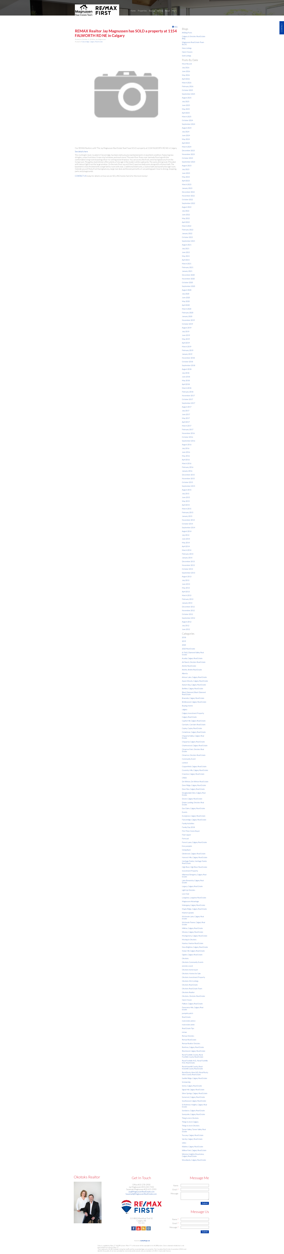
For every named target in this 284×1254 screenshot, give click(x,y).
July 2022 (185, 211)
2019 (184, 641)
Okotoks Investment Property (193, 977)
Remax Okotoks (188, 1036)
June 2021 (186, 252)
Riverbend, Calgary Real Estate (193, 1051)
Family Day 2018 (188, 827)
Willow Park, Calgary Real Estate (194, 1150)
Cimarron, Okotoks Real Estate (193, 755)
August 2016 (186, 444)
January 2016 (187, 471)
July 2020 (185, 294)
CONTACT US (80, 176)
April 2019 (186, 343)
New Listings (187, 48)
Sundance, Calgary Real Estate (193, 1110)
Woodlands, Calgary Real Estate (194, 1160)
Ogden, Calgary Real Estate (192, 955)
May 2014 (186, 542)
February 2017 (187, 429)
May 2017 (186, 418)
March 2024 (186, 147)
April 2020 (186, 305)
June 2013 (186, 584)
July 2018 (185, 373)
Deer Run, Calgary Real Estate (193, 789)
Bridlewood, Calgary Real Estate (194, 702)
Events (184, 812)
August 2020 (186, 290)
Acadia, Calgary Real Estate (192, 658)
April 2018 (186, 384)
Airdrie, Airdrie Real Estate (192, 670)
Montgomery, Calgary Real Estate (194, 936)
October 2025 (187, 90)
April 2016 (186, 460)
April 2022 (186, 222)
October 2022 (187, 199)
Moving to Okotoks (189, 939)
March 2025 (186, 116)
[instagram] (148, 1228)
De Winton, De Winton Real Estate (195, 781)
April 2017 (186, 422)
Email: (175, 1189)
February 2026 (187, 86)
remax (184, 1032)
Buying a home (187, 706)
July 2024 (185, 132)
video (184, 1143)
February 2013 (187, 599)
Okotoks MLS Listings (190, 981)
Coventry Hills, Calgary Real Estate (195, 770)
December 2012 (188, 607)
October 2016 (187, 437)
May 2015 (186, 501)
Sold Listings (186, 56)
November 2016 (188, 433)
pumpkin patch (187, 1013)
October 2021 (187, 237)
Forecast (185, 838)
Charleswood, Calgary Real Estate (194, 745)
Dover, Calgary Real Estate (192, 799)
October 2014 (187, 524)
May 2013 (186, 588)
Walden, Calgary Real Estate (192, 1146)
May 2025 (186, 109)
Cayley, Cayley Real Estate (192, 728)
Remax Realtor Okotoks (191, 1043)
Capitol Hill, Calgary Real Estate (194, 721)
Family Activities (188, 823)
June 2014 (186, 539)
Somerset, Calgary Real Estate (193, 1097)
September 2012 (188, 618)
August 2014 (186, 531)
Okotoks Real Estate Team (192, 988)
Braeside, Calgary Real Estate (193, 698)
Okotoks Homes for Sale (191, 973)
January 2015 (187, 516)
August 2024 (186, 128)
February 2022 (187, 230)
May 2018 (186, 380)
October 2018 (187, 361)
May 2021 (186, 256)
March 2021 (186, 263)
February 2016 (187, 467)
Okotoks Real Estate (190, 985)
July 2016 (185, 448)
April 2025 (186, 113)
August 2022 (186, 207)
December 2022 (188, 192)
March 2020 (186, 309)
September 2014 (188, 527)
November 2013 (188, 565)
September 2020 (188, 286)
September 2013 (188, 573)
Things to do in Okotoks (190, 1125)
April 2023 (186, 181)
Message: (174, 1193)
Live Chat (185, 894)
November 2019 (188, 320)
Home (133, 11)
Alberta (185, 673)
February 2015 (187, 512)
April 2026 (186, 79)
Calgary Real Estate (189, 717)
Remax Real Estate (189, 1040)
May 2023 (186, 177)
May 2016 (186, 456)
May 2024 (186, 139)
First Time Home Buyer (191, 831)
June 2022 (186, 214)
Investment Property (190, 871)
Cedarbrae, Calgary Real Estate (194, 732)
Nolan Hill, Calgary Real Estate (193, 951)
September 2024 (188, 124)
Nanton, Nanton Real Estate (192, 943)
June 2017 (186, 414)
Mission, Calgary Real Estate (192, 932)
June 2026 (186, 71)
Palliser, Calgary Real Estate (192, 1004)
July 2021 (185, 248)
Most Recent (187, 64)
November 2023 (188, 154)
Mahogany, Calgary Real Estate (193, 905)
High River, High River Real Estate (194, 867)
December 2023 (188, 150)
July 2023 (185, 169)
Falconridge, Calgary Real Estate (92, 42)
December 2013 (188, 561)
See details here (81, 151)
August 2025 (186, 98)
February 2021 (187, 267)
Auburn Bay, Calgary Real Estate (194, 685)
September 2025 (188, 94)
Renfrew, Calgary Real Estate (193, 1047)
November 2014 (188, 520)
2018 (184, 637)
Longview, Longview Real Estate (194, 898)
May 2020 (186, 301)
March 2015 (186, 509)
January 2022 (187, 233)
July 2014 (185, 535)
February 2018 (187, 392)
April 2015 (186, 505)
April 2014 (186, 546)
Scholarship (186, 1082)
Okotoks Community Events (192, 962)
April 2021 (186, 260)
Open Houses (187, 52)
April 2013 (186, 591)
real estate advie (188, 1024)
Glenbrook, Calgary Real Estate (193, 853)
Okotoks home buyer (190, 970)
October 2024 (187, 120)
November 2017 (188, 395)
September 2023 (188, 162)
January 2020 (187, 316)
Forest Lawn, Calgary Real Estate (194, 842)
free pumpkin (187, 846)
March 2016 (186, 463)
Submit (205, 1203)
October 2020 (187, 282)
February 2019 (187, 350)
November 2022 (188, 196)
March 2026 (186, 83)
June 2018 (186, 377)
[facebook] (133, 1228)
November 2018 (188, 358)
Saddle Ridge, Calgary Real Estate (194, 1078)
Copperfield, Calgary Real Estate (194, 766)
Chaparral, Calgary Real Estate (193, 742)
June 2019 (186, 335)
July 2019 (185, 331)
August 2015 (186, 490)
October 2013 (187, 569)
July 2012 (185, 625)
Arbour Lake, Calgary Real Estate (194, 677)
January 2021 (187, 271)
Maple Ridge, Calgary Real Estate (194, 909)
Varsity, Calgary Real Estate (192, 1139)
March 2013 (186, 595)
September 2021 (188, 241)
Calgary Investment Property (193, 713)
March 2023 (186, 184)
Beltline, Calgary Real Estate (192, 688)
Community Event (189, 759)
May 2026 (186, 75)
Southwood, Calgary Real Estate (194, 1101)
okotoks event (187, 966)
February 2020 (187, 312)
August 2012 (186, 622)
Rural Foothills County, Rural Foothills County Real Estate (192, 1056)
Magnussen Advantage (190, 901)
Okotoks (185, 958)
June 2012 (186, 629)
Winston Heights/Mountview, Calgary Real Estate (193, 1155)
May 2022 (186, 218)
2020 (184, 645)
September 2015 (188, 486)
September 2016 (188, 441)
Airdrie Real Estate (189, 666)
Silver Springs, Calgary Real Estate (194, 1093)
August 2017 (186, 407)
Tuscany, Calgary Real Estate (192, 1135)
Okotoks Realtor (188, 992)
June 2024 (186, 135)
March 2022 (186, 226)
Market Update (188, 913)
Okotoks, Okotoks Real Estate (193, 996)
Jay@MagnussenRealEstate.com (141, 1191)
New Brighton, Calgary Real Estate (195, 947)
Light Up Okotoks (188, 890)
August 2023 (186, 165)
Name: (175, 1185)
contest (185, 763)
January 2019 (187, 354)
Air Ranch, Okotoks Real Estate (193, 662)
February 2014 (187, 554)
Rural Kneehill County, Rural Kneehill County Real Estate (192, 1067)
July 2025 (185, 101)
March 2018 (186, 388)
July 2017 (185, 410)
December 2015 (188, 475)
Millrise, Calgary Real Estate (192, 928)
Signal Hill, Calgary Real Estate (193, 1089)
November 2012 (188, 610)
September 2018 (188, 365)
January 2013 (187, 603)
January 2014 (187, 558)
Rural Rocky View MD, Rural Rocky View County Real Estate (195, 1073)
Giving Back (186, 850)
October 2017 (187, 399)
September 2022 (188, 203)
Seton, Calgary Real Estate (192, 1086)
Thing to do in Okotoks (190, 1118)
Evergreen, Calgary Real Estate (193, 816)
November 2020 (188, 279)
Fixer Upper (186, 835)
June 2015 (186, 497)
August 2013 (186, 576)
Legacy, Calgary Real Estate (192, 886)
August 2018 (186, 369)
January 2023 (187, 188)
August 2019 (186, 328)
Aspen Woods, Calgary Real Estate (195, 681)
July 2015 (185, 493)
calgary (184, 709)
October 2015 (187, 482)
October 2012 (187, 614)
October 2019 (187, 324)
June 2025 (186, 105)
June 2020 (186, 297)
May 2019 (186, 339)
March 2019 (186, 346)
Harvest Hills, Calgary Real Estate (194, 857)
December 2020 (188, 275)
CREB (184, 778)
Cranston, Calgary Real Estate (193, 774)
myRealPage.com (145, 1240)
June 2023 (186, 173)
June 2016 (186, 452)
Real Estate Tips (188, 1028)
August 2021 (186, 245)
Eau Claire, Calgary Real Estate (193, 808)
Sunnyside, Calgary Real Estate (193, 1114)
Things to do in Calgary (190, 1122)
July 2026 (185, 67)
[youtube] (138, 1228)
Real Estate (186, 1017)
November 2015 (188, 478)
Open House (187, 1000)
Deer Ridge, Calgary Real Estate (194, 785)
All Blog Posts (187, 32)
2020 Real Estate (188, 649)
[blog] (143, 1228)
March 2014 (186, 550)
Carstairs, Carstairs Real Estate (193, 724)
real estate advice (188, 1021)
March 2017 (186, 426)
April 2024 (186, 143)
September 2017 (188, 403)
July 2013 (185, 580)
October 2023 (187, 158)
